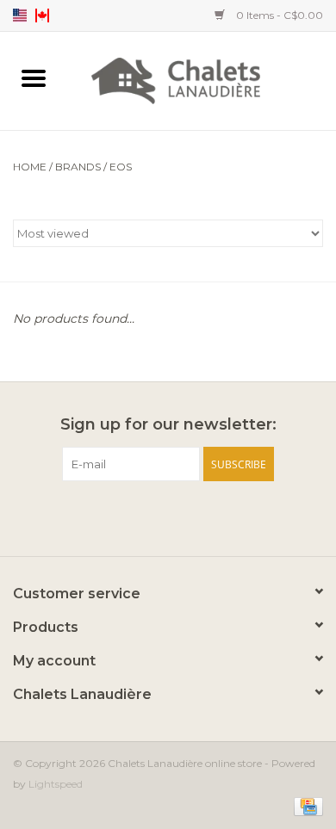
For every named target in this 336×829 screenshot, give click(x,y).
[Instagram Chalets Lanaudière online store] (199, 516)
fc (42, 15)
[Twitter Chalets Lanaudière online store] (168, 516)
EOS (120, 166)
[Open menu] (33, 77)
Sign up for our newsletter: (168, 425)
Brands (78, 166)
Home (30, 166)
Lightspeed (55, 783)
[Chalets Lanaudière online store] (201, 79)
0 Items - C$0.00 (278, 15)
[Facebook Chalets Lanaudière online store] (137, 516)
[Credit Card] (305, 805)
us (20, 15)
